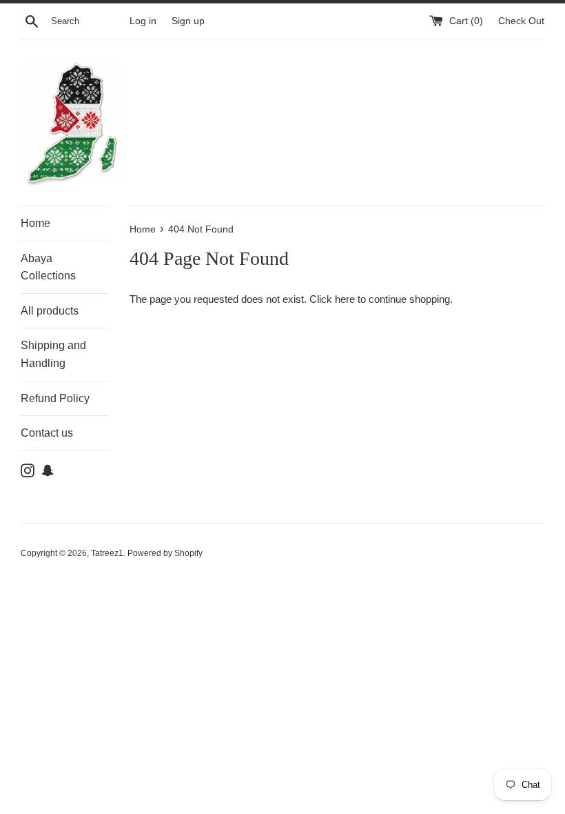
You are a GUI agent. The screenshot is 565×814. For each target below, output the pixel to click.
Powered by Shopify (165, 553)
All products (50, 311)
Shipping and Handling (53, 354)
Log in (143, 21)
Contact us (47, 433)
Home (35, 223)
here (345, 299)
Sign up (188, 21)
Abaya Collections (48, 267)
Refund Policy (55, 398)
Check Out (521, 21)
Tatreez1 (107, 553)
